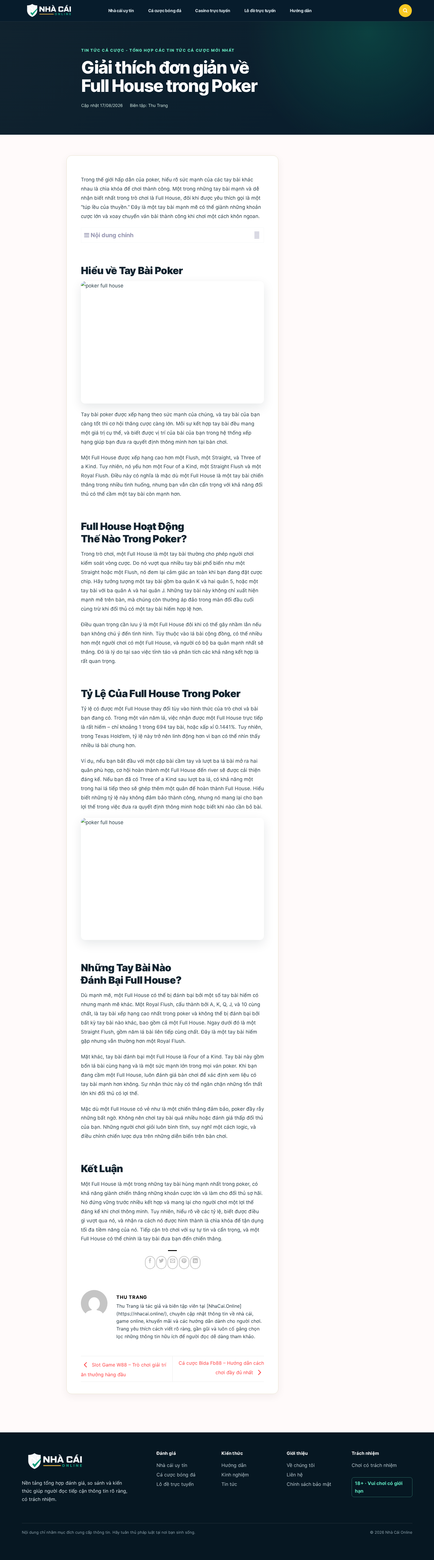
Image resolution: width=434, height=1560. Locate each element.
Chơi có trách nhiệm (374, 1465)
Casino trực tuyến (212, 10)
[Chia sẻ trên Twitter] (161, 1262)
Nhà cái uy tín (121, 10)
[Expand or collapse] (257, 235)
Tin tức (229, 1484)
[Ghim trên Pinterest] (184, 1262)
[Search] (405, 10)
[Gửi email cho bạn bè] (172, 1262)
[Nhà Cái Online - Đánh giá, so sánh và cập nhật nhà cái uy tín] (54, 10)
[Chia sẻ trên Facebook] (150, 1262)
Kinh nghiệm (235, 1475)
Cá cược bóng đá (164, 10)
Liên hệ (295, 1475)
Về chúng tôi (301, 1465)
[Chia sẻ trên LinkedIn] (195, 1262)
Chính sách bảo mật (309, 1484)
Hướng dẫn (300, 10)
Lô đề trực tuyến (260, 10)
